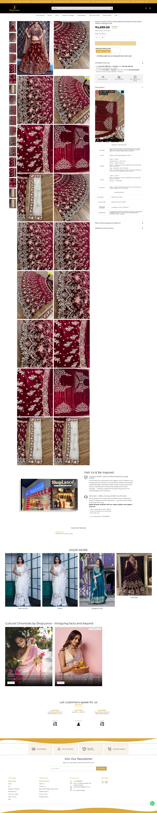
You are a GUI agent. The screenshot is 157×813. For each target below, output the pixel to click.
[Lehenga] (134, 574)
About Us (42, 783)
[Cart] (150, 8)
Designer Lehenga (68, 15)
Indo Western (81, 15)
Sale (116, 15)
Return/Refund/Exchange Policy (48, 789)
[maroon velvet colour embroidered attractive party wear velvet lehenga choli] (35, 48)
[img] (78, 705)
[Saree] (60, 580)
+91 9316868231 (78, 781)
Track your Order (94, 15)
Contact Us (42, 786)
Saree (50, 15)
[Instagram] (106, 782)
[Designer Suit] (97, 580)
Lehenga (134, 597)
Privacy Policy (43, 794)
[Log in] (146, 8)
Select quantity (100, 33)
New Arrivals (40, 15)
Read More (11, 682)
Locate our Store (44, 781)
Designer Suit (97, 608)
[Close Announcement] (146, 1)
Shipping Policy (44, 796)
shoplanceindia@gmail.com (82, 787)
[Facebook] (103, 782)
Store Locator (107, 15)
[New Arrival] (23, 580)
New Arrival (23, 608)
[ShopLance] (14, 8)
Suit (56, 15)
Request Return (43, 791)
